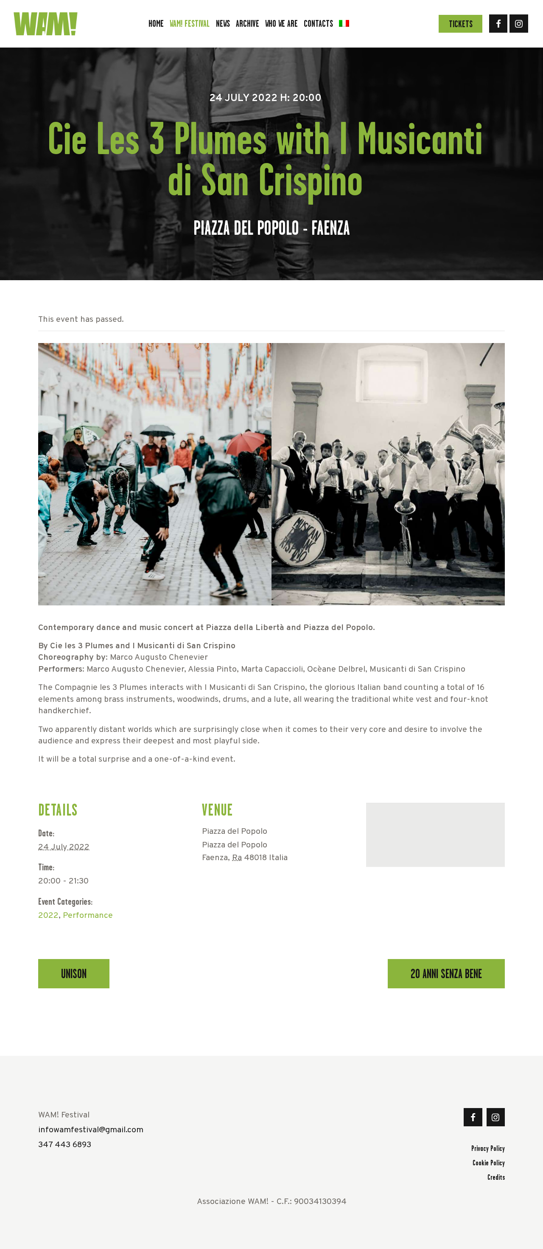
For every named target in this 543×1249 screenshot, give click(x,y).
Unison (74, 974)
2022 (48, 916)
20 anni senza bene (446, 974)
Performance (88, 916)
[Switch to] (344, 24)
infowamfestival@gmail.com (90, 1130)
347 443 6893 (64, 1145)
